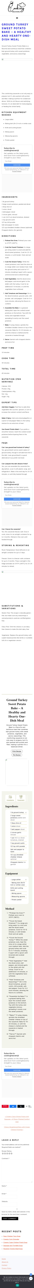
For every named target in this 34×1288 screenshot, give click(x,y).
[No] (32, 1281)
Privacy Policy (6, 1268)
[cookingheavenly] (17, 13)
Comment (6, 1158)
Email (4, 1194)
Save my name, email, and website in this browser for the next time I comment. (16, 1213)
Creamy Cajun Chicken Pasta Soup (15, 1242)
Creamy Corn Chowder (11, 1239)
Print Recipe (16, 751)
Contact (4, 1265)
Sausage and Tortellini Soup (13, 1245)
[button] (26, 812)
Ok (17, 1285)
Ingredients (10, 800)
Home (4, 1259)
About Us (5, 1262)
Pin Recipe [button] (17, 755)
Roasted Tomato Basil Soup (13, 1249)
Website (5, 1201)
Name (4, 1186)
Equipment (20, 800)
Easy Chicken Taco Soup (11, 1236)
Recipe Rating (6, 1151)
